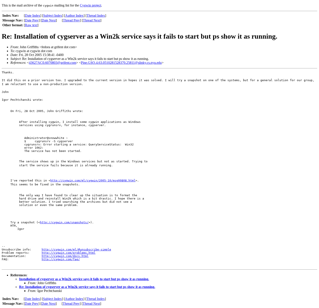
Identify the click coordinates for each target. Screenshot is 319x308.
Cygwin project (90, 5)
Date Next (49, 20)
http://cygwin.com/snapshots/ (64, 222)
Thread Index (96, 15)
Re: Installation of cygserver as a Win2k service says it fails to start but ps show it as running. (87, 287)
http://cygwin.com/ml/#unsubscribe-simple (76, 249)
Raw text (31, 25)
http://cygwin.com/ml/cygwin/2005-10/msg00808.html (92, 180)
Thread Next (91, 20)
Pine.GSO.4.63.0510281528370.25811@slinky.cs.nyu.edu (121, 62)
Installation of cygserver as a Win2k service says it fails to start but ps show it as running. (84, 279)
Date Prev (32, 20)
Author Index (74, 15)
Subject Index (52, 15)
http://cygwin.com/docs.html (65, 256)
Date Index (32, 15)
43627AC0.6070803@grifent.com (52, 62)
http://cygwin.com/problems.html (68, 252)
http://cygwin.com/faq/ (61, 259)
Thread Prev (71, 20)
